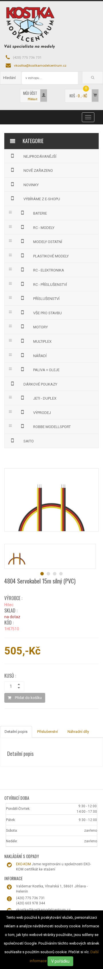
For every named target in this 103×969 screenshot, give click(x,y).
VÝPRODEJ (42, 413)
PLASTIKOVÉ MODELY (51, 256)
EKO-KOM (23, 864)
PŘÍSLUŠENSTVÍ (46, 298)
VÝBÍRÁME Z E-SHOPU (41, 199)
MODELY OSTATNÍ (47, 242)
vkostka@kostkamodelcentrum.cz (40, 65)
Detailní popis (16, 731)
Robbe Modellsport (52, 427)
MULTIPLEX (42, 341)
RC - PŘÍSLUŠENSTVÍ (50, 284)
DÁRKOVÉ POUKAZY (40, 384)
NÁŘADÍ (40, 356)
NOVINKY (31, 185)
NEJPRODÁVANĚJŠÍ (39, 156)
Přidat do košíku (28, 698)
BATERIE (40, 213)
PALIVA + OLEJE (46, 370)
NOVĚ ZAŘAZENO (38, 170)
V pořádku (60, 961)
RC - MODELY (43, 228)
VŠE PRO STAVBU (47, 313)
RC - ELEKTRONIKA (48, 270)
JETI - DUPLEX (44, 398)
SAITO (28, 441)
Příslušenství (47, 731)
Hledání (9, 78)
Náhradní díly (78, 731)
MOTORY (40, 327)
